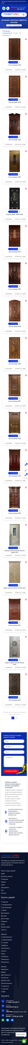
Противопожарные (6, 983)
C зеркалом (4, 902)
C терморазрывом (6, 904)
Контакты (4, 893)
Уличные (3, 951)
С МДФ (3, 991)
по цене (16, 33)
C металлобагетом (6, 937)
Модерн (3, 972)
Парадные (4, 921)
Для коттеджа (5, 918)
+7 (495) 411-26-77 (12, 1002)
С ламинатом (5, 986)
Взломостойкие (5, 927)
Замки (3, 884)
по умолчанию (6, 33)
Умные (3, 953)
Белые (3, 924)
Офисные (4, 934)
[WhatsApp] (3, 8)
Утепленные (4, 956)
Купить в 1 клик (20, 69)
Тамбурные (4, 945)
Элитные (3, 929)
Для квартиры (5, 913)
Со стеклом (4, 942)
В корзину (8, 69)
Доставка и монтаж (6, 876)
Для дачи (3, 966)
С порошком (4, 989)
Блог (2, 890)
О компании (4, 879)
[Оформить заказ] (25, 470)
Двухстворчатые (6, 975)
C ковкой (3, 910)
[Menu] (23, 15)
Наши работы (5, 887)
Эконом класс (5, 959)
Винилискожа (5, 962)
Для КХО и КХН (5, 980)
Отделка (3, 882)
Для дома (4, 916)
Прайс (3, 873)
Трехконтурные (5, 948)
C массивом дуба (6, 907)
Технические (4, 977)
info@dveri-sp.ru (12, 1007)
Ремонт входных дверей (8, 871)
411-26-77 (17, 9)
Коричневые (4, 969)
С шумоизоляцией (6, 940)
